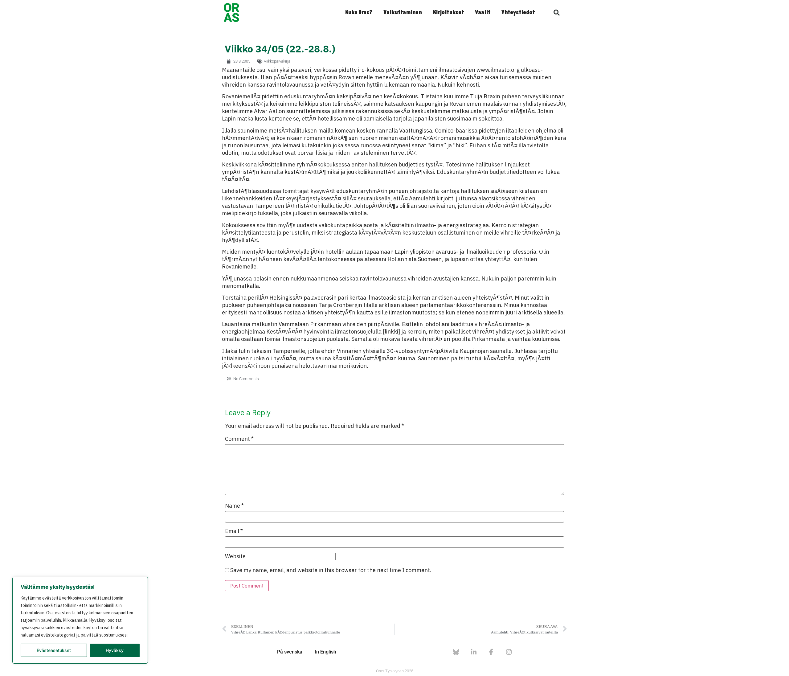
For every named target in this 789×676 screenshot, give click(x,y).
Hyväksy (115, 650)
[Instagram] (508, 652)
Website (235, 556)
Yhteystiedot (518, 13)
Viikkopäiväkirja (277, 61)
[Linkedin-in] (473, 652)
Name (234, 506)
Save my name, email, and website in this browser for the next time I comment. (330, 570)
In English (325, 652)
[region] (80, 620)
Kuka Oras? (358, 13)
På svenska (289, 652)
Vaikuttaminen (402, 13)
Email (234, 531)
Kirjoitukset (448, 13)
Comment (239, 439)
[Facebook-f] (491, 652)
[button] (556, 12)
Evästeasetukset (54, 650)
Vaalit (482, 13)
